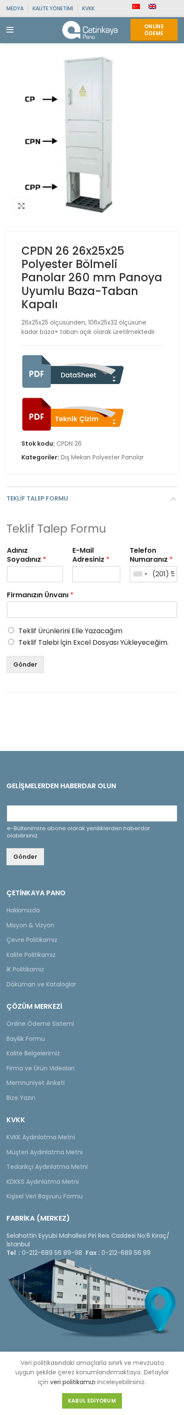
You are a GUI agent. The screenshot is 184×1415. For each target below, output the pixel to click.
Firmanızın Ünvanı (40, 595)
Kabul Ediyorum (92, 1400)
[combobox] (140, 574)
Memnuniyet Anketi (35, 1082)
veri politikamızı (72, 1382)
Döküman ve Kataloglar (41, 984)
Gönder (25, 664)
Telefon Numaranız (151, 555)
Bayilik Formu (25, 1038)
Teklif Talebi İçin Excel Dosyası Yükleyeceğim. (93, 642)
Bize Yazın (21, 1097)
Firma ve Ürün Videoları (40, 1068)
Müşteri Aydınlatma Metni (44, 1152)
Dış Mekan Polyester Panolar (102, 457)
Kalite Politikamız (31, 954)
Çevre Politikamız (31, 939)
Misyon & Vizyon (30, 925)
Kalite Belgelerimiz (33, 1053)
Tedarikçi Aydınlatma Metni (47, 1166)
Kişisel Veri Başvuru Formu (44, 1196)
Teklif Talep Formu (37, 498)
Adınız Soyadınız (26, 555)
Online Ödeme (154, 30)
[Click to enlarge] (21, 205)
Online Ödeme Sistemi (40, 1023)
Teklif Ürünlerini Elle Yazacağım (70, 631)
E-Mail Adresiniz (91, 555)
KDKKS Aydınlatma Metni (42, 1181)
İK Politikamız (25, 969)
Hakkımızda (23, 910)
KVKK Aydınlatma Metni (40, 1137)
